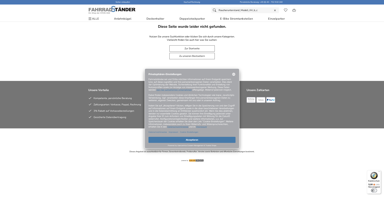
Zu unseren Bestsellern (192, 56)
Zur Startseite (192, 48)
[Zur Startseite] (111, 10)
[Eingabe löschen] (274, 10)
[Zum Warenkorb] (294, 10)
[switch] (374, 190)
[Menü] (379, 172)
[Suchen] (215, 10)
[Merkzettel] (285, 10)
